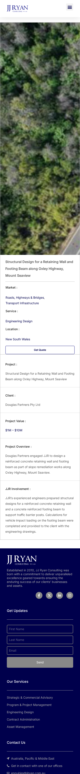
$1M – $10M (13, 430)
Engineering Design (19, 321)
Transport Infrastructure (22, 303)
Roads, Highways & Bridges (25, 297)
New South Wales (18, 339)
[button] (69, 7)
